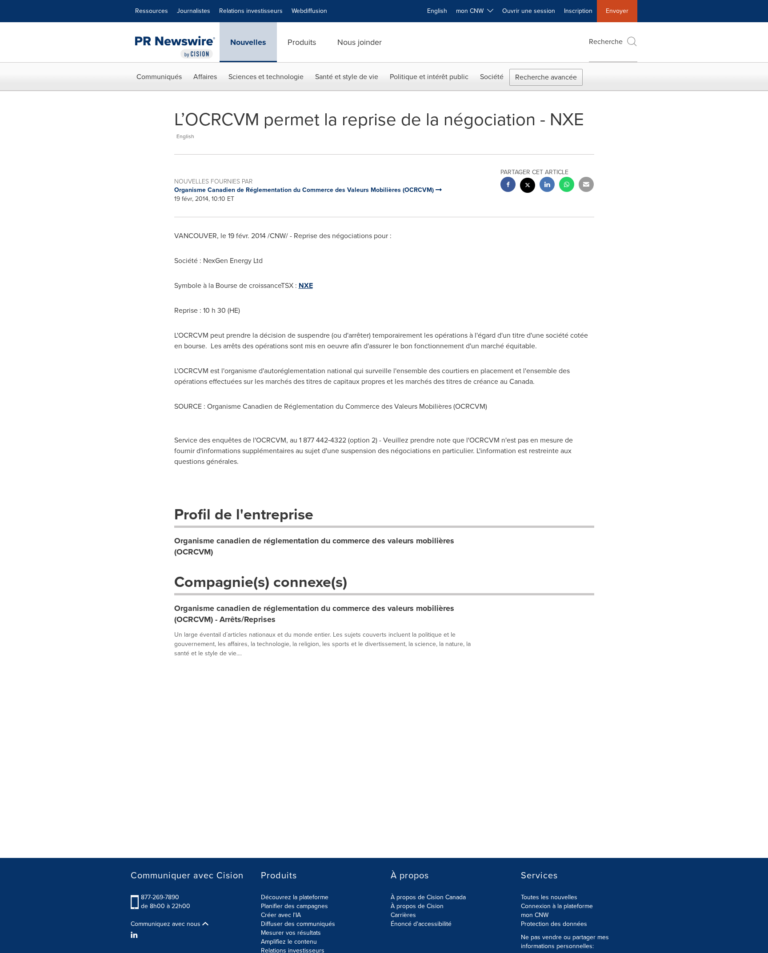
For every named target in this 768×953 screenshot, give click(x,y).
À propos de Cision (417, 906)
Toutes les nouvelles (549, 897)
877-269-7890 (160, 897)
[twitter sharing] (527, 186)
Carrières (403, 915)
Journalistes (193, 11)
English (437, 11)
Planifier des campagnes (294, 906)
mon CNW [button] (471, 11)
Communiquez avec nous (166, 924)
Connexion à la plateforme (557, 906)
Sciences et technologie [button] (266, 77)
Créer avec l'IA (281, 915)
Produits (302, 42)
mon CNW (534, 915)
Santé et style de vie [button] (346, 77)
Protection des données (554, 924)
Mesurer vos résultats (291, 932)
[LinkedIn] (135, 935)
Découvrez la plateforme (294, 897)
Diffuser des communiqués (298, 924)
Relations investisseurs (251, 11)
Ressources (151, 11)
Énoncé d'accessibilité (421, 924)
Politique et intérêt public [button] (429, 77)
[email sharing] (586, 185)
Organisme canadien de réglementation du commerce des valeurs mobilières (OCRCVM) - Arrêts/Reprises (314, 614)
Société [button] (492, 77)
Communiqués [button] (159, 77)
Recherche (606, 41)
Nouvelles (248, 42)
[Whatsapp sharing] (566, 185)
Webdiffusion (309, 11)
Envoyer (617, 11)
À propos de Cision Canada (428, 897)
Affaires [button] (205, 77)
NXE (306, 285)
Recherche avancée (546, 77)
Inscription (578, 11)
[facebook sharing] (508, 185)
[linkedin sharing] (547, 185)
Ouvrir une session (528, 11)
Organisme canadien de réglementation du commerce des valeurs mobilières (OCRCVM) (314, 546)
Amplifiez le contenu (289, 941)
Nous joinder (359, 42)
